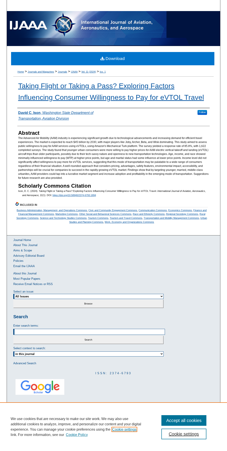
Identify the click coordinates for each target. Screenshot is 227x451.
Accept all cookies (184, 420)
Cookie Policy (77, 435)
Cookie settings (124, 429)
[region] (113, 426)
